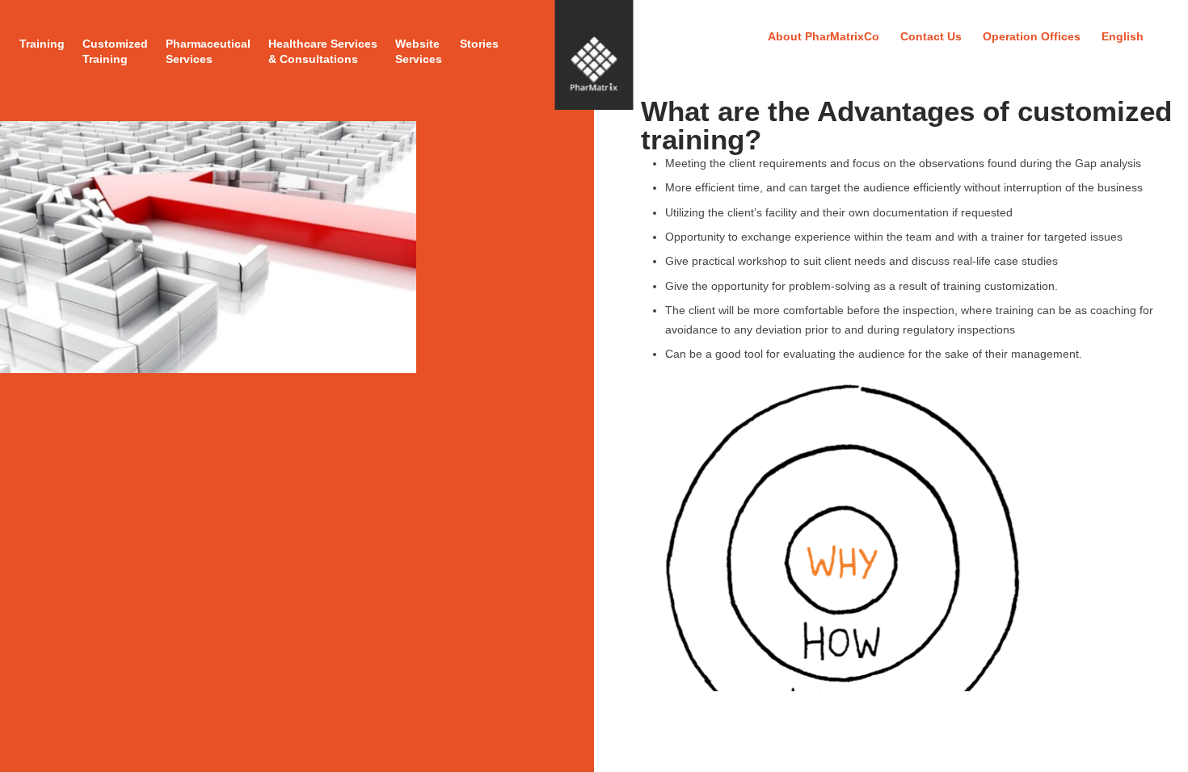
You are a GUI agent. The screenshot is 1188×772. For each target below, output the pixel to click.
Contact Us (931, 36)
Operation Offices (1032, 36)
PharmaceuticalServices (208, 51)
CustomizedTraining (115, 51)
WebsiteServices (418, 51)
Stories (479, 43)
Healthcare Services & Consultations (322, 51)
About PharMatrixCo (823, 36)
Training (42, 43)
